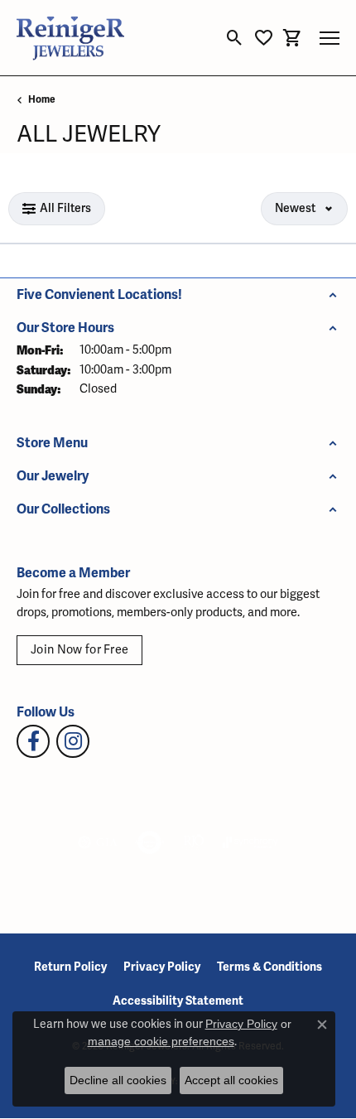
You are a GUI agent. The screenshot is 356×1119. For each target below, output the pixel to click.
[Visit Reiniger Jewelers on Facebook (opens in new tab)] (33, 741)
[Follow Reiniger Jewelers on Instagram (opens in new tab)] (72, 741)
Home (41, 100)
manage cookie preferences (161, 1041)
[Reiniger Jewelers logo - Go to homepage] (70, 37)
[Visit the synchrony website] (250, 842)
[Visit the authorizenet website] (149, 842)
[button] (234, 38)
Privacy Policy (161, 967)
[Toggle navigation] (329, 38)
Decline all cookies (118, 1080)
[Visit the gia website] (98, 842)
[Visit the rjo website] (193, 842)
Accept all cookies (231, 1080)
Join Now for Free (79, 650)
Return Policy (70, 967)
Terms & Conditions (269, 967)
